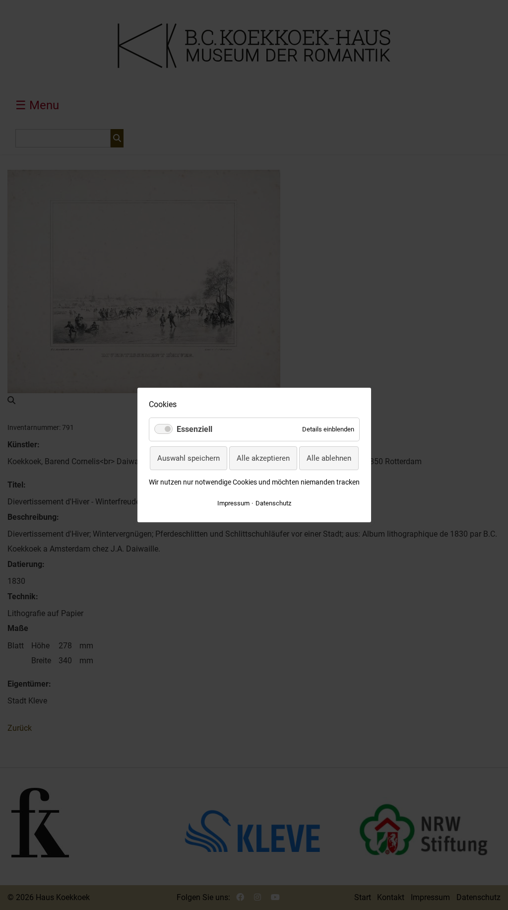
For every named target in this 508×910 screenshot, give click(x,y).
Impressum (233, 503)
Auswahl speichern (188, 458)
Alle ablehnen (329, 458)
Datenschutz (273, 503)
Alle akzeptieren (263, 458)
